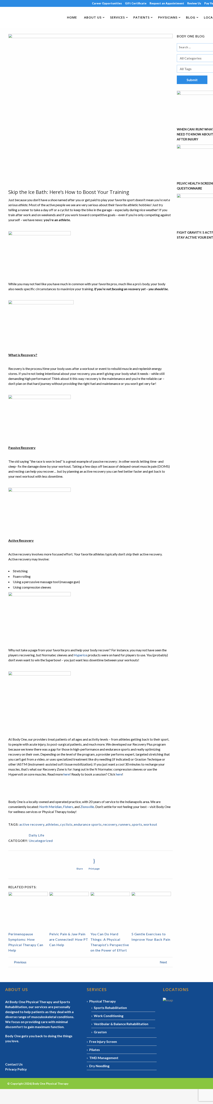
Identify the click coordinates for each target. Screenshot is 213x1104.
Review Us (194, 3)
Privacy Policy (16, 1069)
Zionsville (87, 807)
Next (164, 962)
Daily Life (36, 835)
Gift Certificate (135, 3)
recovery (110, 824)
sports (137, 824)
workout (150, 824)
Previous (19, 962)
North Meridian (50, 807)
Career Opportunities (107, 3)
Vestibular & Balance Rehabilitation (121, 1024)
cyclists (66, 824)
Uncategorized (41, 841)
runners (125, 824)
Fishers (68, 807)
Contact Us (14, 1064)
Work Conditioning (108, 1016)
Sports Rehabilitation (110, 1008)
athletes (52, 824)
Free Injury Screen (103, 1041)
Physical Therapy (102, 1001)
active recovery (32, 824)
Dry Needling (99, 1066)
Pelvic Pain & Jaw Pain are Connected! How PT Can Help (68, 939)
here (66, 774)
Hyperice (80, 655)
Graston (100, 1032)
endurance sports (88, 824)
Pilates (94, 1050)
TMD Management (103, 1058)
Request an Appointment (167, 3)
